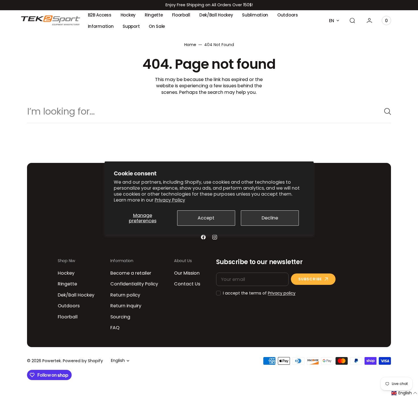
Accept (206, 218)
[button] (352, 20)
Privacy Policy (170, 200)
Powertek (51, 361)
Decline (270, 218)
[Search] (385, 111)
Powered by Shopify (83, 361)
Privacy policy (281, 293)
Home (190, 44)
